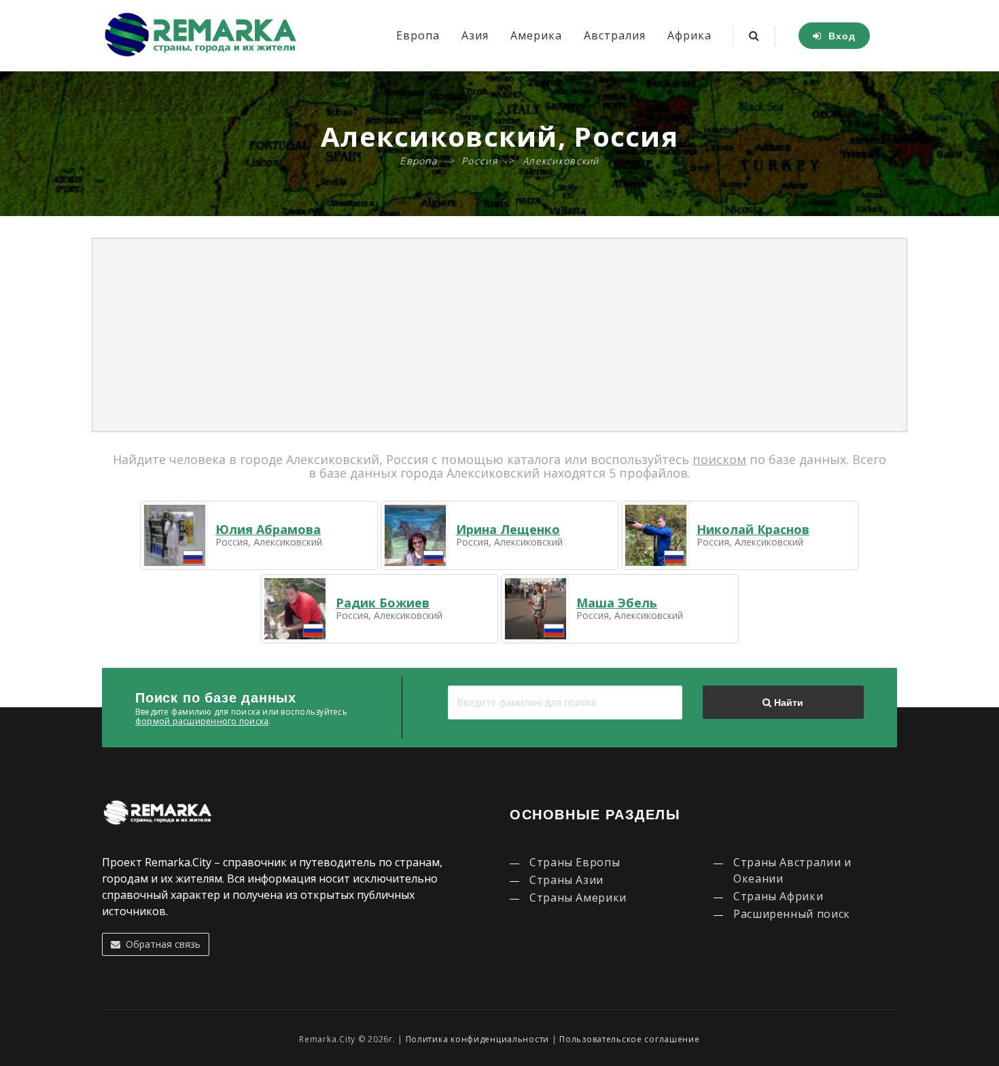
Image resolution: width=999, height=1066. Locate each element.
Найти (787, 702)
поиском (719, 459)
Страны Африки (778, 896)
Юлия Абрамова (268, 529)
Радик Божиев (383, 602)
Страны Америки (578, 897)
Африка (689, 35)
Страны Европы (574, 862)
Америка (536, 35)
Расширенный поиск (791, 913)
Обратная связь (160, 944)
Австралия (615, 35)
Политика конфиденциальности (477, 1039)
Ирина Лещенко (508, 529)
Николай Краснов (753, 529)
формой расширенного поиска (201, 721)
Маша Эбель (616, 602)
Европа (418, 35)
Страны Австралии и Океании (792, 870)
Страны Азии (566, 879)
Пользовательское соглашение (629, 1039)
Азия (475, 35)
